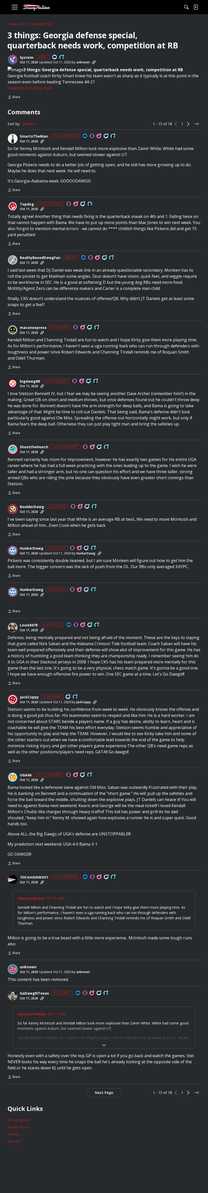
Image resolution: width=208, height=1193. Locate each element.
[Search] (186, 7)
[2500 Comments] (83, 775)
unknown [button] (83, 62)
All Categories (19, 1119)
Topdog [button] (27, 204)
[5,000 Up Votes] (90, 775)
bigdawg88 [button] (30, 381)
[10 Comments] (89, 381)
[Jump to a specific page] (196, 124)
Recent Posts (18, 1127)
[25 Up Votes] (62, 57)
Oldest (28, 123)
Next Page (104, 1092)
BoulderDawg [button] (32, 507)
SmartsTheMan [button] (34, 136)
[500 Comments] (87, 506)
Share (14, 97)
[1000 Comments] (106, 136)
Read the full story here (30, 88)
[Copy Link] (94, 62)
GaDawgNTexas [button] (34, 993)
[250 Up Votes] (94, 506)
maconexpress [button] (33, 327)
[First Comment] (55, 57)
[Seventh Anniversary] (99, 877)
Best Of (14, 1141)
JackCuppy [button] (29, 697)
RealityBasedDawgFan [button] (40, 257)
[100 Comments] (83, 204)
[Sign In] (195, 7)
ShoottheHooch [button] (34, 447)
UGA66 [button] (25, 775)
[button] (13, 59)
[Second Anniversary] (98, 257)
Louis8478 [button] (29, 625)
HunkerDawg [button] (31, 548)
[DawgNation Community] (36, 7)
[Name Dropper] (92, 136)
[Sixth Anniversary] (76, 204)
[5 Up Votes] (90, 204)
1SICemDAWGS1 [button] (34, 877)
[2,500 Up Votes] (113, 136)
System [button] (26, 57)
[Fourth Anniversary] (80, 506)
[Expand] (104, 1045)
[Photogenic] (85, 136)
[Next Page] (188, 124)
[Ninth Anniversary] (99, 136)
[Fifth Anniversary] (80, 548)
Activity (13, 1134)
